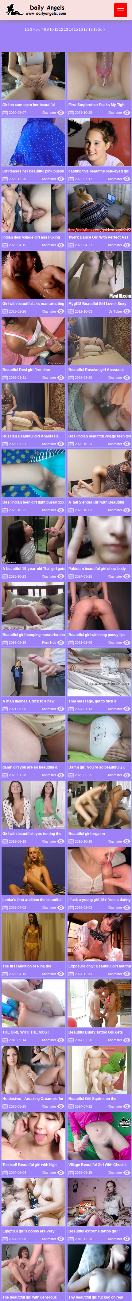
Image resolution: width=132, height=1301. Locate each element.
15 (76, 29)
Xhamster (53, 112)
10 (51, 29)
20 (100, 29)
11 (56, 29)
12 (61, 29)
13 (66, 29)
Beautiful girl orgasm (86, 834)
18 (90, 29)
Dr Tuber (119, 311)
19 (95, 29)
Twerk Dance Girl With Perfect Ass (98, 237)
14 (71, 29)
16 (81, 29)
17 (85, 29)
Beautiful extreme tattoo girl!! (94, 1231)
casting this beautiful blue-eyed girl (98, 171)
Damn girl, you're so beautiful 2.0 (97, 767)
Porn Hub (53, 642)
